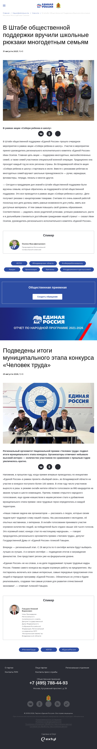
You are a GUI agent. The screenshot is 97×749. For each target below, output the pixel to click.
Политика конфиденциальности (48, 722)
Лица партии (41, 668)
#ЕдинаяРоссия (69, 650)
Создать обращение (47, 297)
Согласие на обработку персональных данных (48, 726)
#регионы (50, 269)
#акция (12, 269)
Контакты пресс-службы (46, 672)
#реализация (31, 269)
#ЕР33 (19, 263)
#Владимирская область (43, 263)
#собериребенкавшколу (72, 263)
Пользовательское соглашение (48, 719)
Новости (35, 13)
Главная (6, 13)
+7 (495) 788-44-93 (48, 682)
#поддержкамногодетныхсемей (77, 269)
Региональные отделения (77, 668)
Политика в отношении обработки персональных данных (48, 724)
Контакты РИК (11, 672)
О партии (9, 668)
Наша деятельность (21, 13)
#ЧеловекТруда (28, 650)
